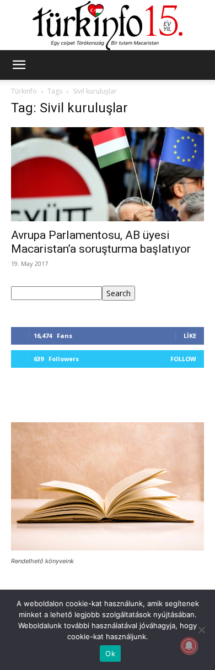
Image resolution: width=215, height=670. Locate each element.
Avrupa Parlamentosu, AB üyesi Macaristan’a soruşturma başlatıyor (101, 241)
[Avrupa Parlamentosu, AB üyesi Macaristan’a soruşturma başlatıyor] (107, 174)
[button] (18, 65)
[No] (201, 629)
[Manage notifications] (189, 646)
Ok (110, 653)
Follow (183, 359)
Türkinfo (24, 91)
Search (118, 293)
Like (190, 335)
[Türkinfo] (107, 25)
